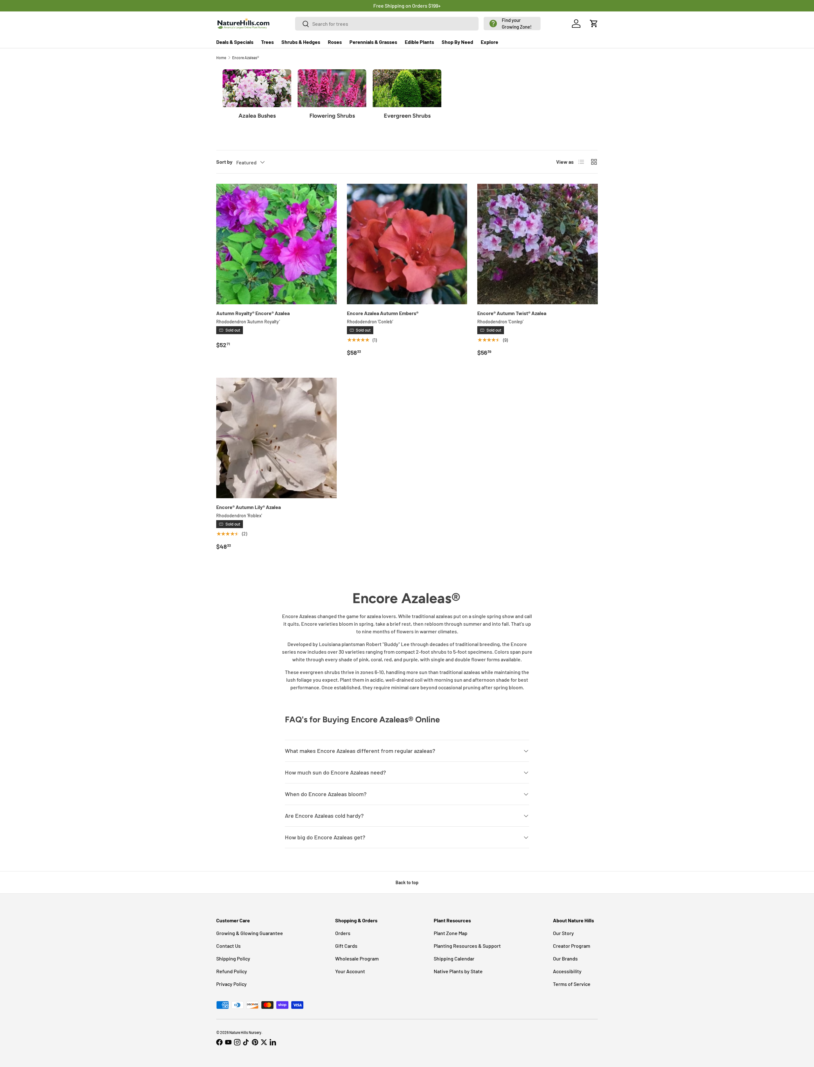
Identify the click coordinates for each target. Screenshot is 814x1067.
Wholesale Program (357, 958)
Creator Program (571, 946)
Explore (489, 42)
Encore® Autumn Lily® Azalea (248, 507)
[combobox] (387, 24)
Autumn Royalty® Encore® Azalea (253, 313)
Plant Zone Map (450, 933)
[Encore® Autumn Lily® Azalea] (276, 438)
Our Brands (565, 958)
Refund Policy (231, 971)
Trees (267, 42)
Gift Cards (346, 946)
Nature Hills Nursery (245, 1032)
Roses (335, 42)
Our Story (563, 933)
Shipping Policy (233, 958)
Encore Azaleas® (245, 57)
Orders (342, 933)
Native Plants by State (458, 971)
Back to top (407, 882)
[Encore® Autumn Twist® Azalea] (537, 244)
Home (221, 57)
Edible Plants (419, 42)
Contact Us (228, 946)
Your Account (350, 971)
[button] (512, 23)
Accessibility (567, 971)
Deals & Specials (234, 42)
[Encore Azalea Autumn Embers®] (407, 244)
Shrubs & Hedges (300, 42)
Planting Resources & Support (467, 946)
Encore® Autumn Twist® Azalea (511, 313)
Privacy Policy (231, 984)
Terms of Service (571, 984)
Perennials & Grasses (373, 42)
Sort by (224, 162)
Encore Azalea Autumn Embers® (382, 313)
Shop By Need (457, 42)
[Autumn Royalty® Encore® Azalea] (276, 244)
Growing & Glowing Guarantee (249, 933)
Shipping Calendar (454, 958)
